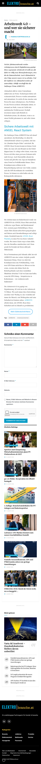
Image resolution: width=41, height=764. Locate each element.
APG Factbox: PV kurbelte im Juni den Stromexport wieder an (23, 682)
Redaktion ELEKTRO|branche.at (20, 37)
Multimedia (19, 737)
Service (30, 737)
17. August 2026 (9, 511)
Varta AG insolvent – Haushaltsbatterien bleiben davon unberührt (14, 647)
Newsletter (32, 751)
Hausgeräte (6, 741)
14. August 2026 (9, 538)
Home (6, 20)
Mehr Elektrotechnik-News (20, 311)
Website (7, 390)
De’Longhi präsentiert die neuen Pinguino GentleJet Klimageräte (21, 676)
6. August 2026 (9, 594)
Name (7, 371)
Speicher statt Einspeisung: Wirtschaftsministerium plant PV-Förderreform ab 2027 (17, 452)
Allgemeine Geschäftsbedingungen (20, 753)
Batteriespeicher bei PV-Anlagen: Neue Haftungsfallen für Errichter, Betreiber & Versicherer (23, 668)
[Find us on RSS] (9, 721)
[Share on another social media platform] (33, 324)
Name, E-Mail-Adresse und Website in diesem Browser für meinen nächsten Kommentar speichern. (21, 401)
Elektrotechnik (13, 20)
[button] (4, 760)
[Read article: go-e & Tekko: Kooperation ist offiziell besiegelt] (20, 468)
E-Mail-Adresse (10, 381)
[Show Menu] (3, 3)
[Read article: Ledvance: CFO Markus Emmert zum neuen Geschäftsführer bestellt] (20, 522)
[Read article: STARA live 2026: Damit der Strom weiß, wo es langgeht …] (20, 578)
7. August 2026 (9, 567)
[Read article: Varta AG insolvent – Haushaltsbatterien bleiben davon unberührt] (20, 629)
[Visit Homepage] (20, 3)
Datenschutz (6, 755)
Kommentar (8, 345)
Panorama (18, 741)
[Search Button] (38, 3)
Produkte (31, 734)
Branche (5, 734)
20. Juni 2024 (11, 40)
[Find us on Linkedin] (4, 721)
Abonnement (22, 751)
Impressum (16, 755)
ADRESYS (28, 300)
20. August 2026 (9, 457)
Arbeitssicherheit (23, 318)
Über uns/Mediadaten (8, 751)
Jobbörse (18, 734)
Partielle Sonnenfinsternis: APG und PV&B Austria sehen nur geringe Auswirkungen (18, 562)
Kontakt (4, 753)
